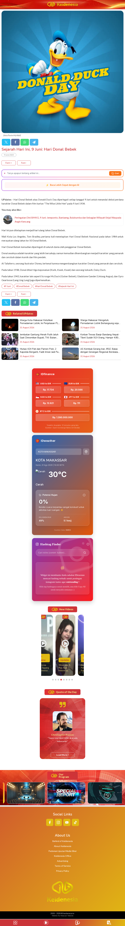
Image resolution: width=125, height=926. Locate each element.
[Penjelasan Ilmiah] (84, 495)
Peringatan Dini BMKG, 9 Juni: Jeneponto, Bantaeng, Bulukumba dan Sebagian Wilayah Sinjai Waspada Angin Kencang (68, 219)
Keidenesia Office (62, 856)
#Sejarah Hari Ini (66, 286)
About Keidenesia (62, 846)
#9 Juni (7, 286)
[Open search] (109, 922)
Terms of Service (63, 866)
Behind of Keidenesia (62, 841)
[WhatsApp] (24, 142)
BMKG (68, 530)
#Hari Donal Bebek (44, 286)
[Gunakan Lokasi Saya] (86, 451)
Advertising (62, 861)
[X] (6, 142)
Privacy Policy (62, 871)
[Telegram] (34, 142)
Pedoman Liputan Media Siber (62, 851)
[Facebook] (15, 142)
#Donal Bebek (23, 286)
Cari (117, 173)
